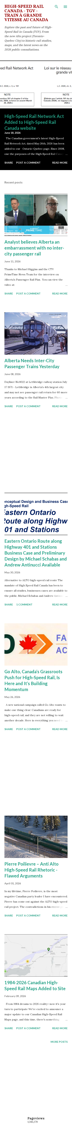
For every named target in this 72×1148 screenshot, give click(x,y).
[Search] (56, 6)
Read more (60, 162)
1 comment (24, 604)
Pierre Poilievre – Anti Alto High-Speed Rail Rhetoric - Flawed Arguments (31, 869)
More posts (59, 1041)
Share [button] (8, 162)
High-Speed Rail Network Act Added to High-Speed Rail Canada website (34, 122)
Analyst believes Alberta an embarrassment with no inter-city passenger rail (34, 247)
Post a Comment (28, 162)
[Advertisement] (36, 451)
